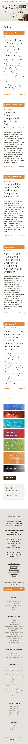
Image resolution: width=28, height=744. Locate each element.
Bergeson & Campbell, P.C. (14, 601)
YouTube (14, 732)
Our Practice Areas (14, 617)
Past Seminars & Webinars (14, 657)
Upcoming (14, 653)
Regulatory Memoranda (14, 668)
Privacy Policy (14, 566)
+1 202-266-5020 (16, 523)
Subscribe (9, 478)
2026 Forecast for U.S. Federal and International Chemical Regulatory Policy (14, 676)
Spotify (14, 730)
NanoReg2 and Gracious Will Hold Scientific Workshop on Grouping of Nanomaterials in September (13, 262)
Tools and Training (14, 703)
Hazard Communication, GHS (14, 626)
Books (14, 696)
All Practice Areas (14, 642)
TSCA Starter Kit (14, 715)
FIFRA (14, 622)
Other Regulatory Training (14, 713)
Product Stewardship (14, 624)
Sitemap (14, 576)
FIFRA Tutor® (14, 709)
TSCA (14, 620)
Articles (14, 694)
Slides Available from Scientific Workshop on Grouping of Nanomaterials (12, 190)
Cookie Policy (14, 568)
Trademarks (14, 574)
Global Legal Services (14, 638)
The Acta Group (14, 603)
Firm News (14, 609)
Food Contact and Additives (14, 636)
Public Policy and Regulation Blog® (14, 684)
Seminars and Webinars (14, 649)
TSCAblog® (14, 680)
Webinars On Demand (14, 655)
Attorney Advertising (14, 572)
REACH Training (14, 711)
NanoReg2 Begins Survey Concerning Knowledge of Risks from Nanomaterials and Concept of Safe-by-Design (14, 340)
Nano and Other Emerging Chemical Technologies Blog (13, 32)
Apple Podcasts (14, 728)
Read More (7, 94)
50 (11, 398)
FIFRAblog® (14, 682)
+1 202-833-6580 (16, 525)
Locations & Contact (14, 564)
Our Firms (14, 598)
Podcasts (14, 722)
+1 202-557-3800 (16, 521)
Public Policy (14, 640)
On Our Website (14, 726)
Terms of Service (14, 570)
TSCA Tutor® (14, 707)
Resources (14, 664)
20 (9, 398)
